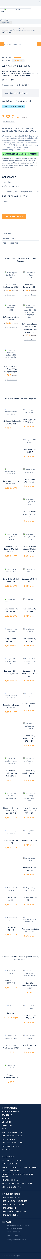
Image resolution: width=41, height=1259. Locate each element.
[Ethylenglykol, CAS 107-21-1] (29, 889)
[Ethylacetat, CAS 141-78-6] (29, 859)
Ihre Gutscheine (10, 1215)
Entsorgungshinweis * (15, 196)
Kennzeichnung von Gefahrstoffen (15, 29)
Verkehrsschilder (11, 1171)
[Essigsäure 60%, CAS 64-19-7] (11, 630)
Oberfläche (9, 177)
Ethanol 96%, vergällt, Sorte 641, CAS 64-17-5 (11, 773)
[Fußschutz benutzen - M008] (11, 308)
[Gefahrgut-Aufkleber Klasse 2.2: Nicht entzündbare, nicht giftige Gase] (29, 311)
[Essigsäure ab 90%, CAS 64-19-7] (11, 600)
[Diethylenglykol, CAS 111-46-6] (29, 411)
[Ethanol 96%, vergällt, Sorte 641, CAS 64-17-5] (11, 761)
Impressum (7, 1125)
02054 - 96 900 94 (13, 1236)
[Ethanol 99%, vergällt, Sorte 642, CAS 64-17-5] (29, 726)
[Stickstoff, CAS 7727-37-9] (11, 972)
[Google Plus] (18, 1247)
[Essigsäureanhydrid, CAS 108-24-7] (11, 696)
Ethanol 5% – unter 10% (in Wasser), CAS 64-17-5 (29, 810)
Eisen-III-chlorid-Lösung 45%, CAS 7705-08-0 (11, 549)
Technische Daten (10, 243)
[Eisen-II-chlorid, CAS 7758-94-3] (11, 571)
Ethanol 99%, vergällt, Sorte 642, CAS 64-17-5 (29, 738)
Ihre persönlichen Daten (14, 1211)
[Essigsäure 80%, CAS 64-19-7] (29, 600)
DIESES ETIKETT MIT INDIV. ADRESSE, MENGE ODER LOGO (19, 129)
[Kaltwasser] (11, 1006)
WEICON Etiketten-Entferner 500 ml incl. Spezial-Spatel (11, 369)
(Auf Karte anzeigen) (14, 1228)
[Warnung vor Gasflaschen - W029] (11, 275)
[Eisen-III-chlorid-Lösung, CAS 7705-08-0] (29, 502)
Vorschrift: (6, 85)
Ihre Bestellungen (11, 1198)
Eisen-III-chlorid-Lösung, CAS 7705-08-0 (29, 514)
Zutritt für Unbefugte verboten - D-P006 (29, 985)
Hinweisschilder (10, 1180)
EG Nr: (4, 80)
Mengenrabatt (9, 238)
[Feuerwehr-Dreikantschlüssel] (11, 1067)
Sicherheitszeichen (11, 1160)
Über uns (6, 1122)
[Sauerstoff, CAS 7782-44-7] (29, 1007)
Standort (7, 1115)
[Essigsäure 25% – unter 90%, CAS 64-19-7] (11, 661)
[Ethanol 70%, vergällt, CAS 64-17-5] (29, 761)
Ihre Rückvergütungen (13, 1204)
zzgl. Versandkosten (9, 121)
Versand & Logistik (11, 1187)
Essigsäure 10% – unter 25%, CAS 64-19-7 (29, 673)
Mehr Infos (7, 234)
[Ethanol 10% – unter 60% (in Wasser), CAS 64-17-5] (11, 797)
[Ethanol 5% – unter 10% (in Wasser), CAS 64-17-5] (29, 797)
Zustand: (6, 60)
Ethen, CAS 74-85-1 (29, 840)
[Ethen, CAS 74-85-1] (29, 832)
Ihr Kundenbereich (11, 1194)
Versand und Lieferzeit (13, 1143)
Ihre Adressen (9, 1208)
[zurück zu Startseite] (2, 29)
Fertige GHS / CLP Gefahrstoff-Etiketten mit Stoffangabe (18, 30)
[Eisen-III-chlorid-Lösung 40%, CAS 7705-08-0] (29, 537)
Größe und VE (10, 186)
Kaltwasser (11, 1013)
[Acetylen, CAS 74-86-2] (29, 1037)
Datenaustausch (10, 1146)
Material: (9, 93)
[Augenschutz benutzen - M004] (29, 275)
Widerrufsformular (12, 1136)
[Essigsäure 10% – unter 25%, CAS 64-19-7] (29, 661)
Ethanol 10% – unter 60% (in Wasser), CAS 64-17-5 (11, 810)
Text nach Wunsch (13, 106)
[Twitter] (9, 1247)
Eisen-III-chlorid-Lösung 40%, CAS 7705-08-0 (29, 549)
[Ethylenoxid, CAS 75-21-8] (11, 919)
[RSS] (13, 1247)
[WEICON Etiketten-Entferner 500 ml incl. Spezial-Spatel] (11, 355)
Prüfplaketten (9, 1164)
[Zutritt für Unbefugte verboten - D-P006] (29, 973)
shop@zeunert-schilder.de (16, 1240)
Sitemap (6, 1150)
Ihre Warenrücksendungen (15, 1201)
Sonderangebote (10, 1112)
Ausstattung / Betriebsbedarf (17, 1183)
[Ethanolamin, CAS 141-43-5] (11, 832)
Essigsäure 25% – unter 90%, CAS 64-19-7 (11, 673)
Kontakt (6, 1118)
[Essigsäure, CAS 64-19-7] (29, 571)
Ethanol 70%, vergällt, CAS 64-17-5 (29, 773)
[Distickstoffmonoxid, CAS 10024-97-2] (11, 472)
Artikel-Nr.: (7, 57)
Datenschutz (8, 1139)
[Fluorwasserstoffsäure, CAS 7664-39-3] (29, 920)
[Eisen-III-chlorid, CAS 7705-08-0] (29, 471)
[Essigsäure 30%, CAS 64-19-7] (29, 630)
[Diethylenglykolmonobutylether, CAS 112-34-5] (11, 412)
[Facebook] (4, 1247)
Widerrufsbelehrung (12, 1132)
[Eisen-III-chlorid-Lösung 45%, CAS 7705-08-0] (11, 537)
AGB (4, 1129)
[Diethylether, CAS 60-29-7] (29, 441)
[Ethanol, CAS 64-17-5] (29, 695)
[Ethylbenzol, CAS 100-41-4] (11, 889)
